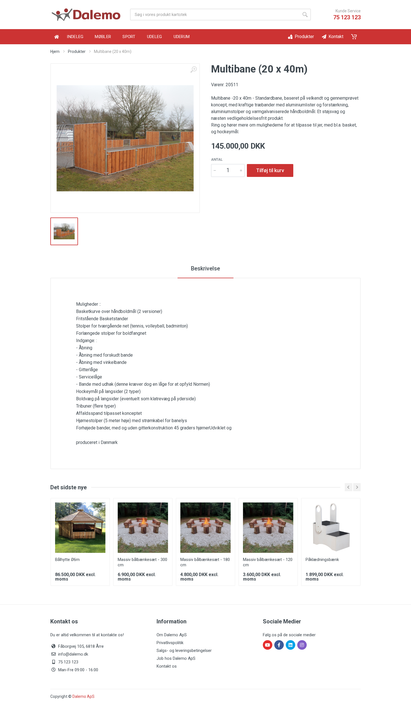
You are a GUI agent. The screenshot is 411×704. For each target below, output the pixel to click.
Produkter (77, 51)
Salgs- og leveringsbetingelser (184, 650)
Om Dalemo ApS (172, 634)
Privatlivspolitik (170, 642)
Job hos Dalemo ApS (176, 658)
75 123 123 (347, 17)
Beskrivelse (205, 268)
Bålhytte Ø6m (67, 559)
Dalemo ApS (83, 696)
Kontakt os (167, 666)
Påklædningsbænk (322, 559)
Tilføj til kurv (270, 170)
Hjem (55, 51)
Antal (217, 159)
